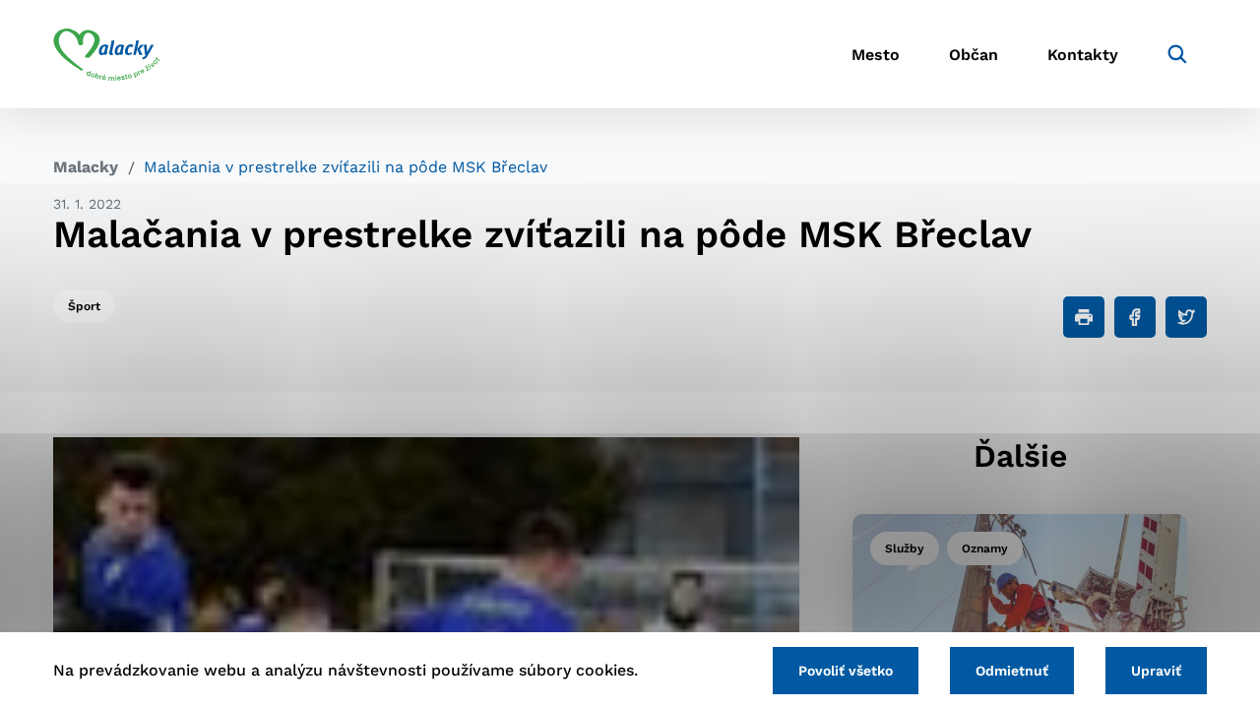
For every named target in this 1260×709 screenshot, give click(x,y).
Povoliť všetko (845, 670)
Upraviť (1156, 670)
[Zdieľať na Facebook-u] (1135, 317)
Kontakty (1082, 54)
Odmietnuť (1012, 670)
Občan (973, 54)
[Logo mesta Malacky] (106, 54)
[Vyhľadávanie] (1177, 54)
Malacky (85, 167)
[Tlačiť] (1083, 317)
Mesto (875, 54)
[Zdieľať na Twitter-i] (1186, 317)
